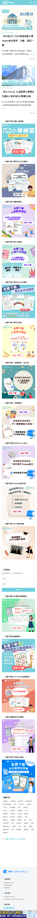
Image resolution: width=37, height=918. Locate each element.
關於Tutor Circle (9, 882)
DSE (15, 804)
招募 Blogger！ (9, 885)
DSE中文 (21, 804)
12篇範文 (5, 801)
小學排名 (5, 820)
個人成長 (12, 810)
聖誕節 (14, 826)
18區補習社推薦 (7, 804)
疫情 (32, 823)
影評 (25, 820)
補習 (25, 826)
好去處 (19, 813)
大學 (26, 810)
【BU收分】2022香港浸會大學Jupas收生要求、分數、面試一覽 (18, 40)
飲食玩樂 (5, 832)
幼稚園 (19, 820)
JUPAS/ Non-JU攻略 (7, 32)
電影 (32, 829)
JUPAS (5, 807)
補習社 (30, 826)
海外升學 (19, 823)
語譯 (12, 829)
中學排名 (25, 807)
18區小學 (20, 801)
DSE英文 (29, 804)
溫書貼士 (26, 823)
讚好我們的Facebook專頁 (15, 839)
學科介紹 (5, 817)
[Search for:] (33, 2)
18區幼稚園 (28, 801)
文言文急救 (6, 823)
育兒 (20, 826)
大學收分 (12, 813)
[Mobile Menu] (31, 2)
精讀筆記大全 (6, 826)
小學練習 (12, 820)
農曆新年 (19, 829)
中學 (19, 807)
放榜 (30, 820)
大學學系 (5, 813)
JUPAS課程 (12, 807)
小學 (26, 817)
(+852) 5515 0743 (9, 896)
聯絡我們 (7, 888)
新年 (12, 823)
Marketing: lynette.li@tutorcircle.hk (14, 899)
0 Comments (7, 59)
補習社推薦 (6, 829)
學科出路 (12, 817)
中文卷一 (5, 810)
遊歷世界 (26, 829)
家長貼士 (20, 817)
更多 (32, 54)
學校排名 (26, 813)
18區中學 (13, 801)
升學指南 (20, 810)
